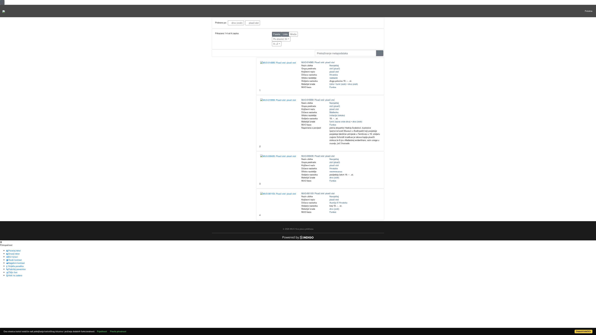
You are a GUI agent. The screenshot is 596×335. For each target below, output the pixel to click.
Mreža (293, 34)
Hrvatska (334, 74)
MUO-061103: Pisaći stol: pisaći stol (317, 193)
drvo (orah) (237, 22)
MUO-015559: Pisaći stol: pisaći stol (317, 99)
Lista (285, 34)
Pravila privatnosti (118, 331)
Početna (588, 10)
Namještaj (334, 65)
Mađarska (334, 112)
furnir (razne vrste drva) (340, 121)
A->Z (275, 43)
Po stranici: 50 (280, 38)
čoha (332, 84)
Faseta (276, 34)
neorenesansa (336, 171)
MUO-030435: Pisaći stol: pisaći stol (317, 155)
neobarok (334, 77)
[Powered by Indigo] (298, 237)
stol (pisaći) (335, 68)
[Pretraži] (379, 53)
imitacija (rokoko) (337, 115)
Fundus (333, 87)
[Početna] (3, 11)
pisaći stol (253, 22)
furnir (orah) (341, 84)
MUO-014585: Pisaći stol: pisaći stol (317, 62)
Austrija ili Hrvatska (338, 202)
